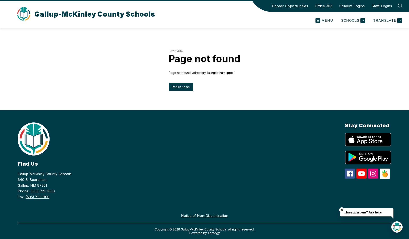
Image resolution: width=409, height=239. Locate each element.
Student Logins (352, 6)
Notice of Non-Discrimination (204, 215)
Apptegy (214, 233)
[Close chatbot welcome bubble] (341, 210)
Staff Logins (382, 6)
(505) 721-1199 (37, 197)
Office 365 (323, 6)
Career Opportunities (290, 6)
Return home (181, 87)
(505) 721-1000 (42, 191)
